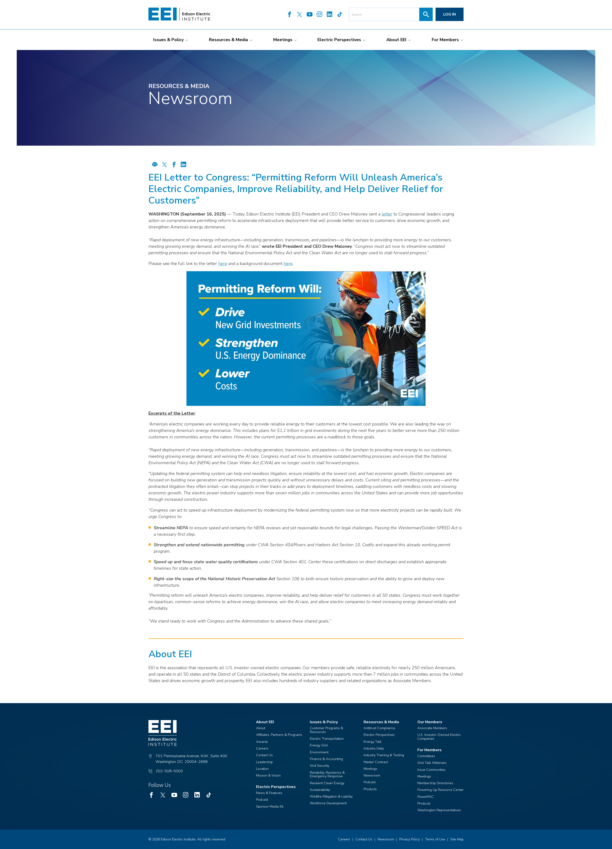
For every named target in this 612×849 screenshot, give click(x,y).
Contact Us (264, 755)
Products (370, 789)
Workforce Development (328, 803)
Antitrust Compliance (379, 728)
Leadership (264, 762)
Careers (262, 748)
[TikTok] (339, 14)
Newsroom (372, 775)
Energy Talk (373, 741)
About (260, 728)
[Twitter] (299, 14)
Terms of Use (435, 839)
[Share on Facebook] (174, 165)
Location (262, 768)
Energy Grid (319, 745)
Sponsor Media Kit (269, 806)
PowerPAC (425, 796)
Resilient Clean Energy (327, 783)
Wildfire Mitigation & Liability (331, 796)
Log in (449, 14)
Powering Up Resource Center (440, 790)
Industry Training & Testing (384, 755)
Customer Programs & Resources (326, 730)
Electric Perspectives (379, 735)
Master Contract (376, 762)
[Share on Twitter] (164, 165)
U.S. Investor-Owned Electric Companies (439, 737)
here (222, 263)
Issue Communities (431, 769)
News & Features (269, 793)
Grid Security (319, 765)
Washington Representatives (439, 810)
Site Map (457, 839)
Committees (426, 756)
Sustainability (320, 790)
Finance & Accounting (326, 759)
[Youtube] (309, 14)
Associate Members (432, 728)
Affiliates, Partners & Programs (279, 735)
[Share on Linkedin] (183, 165)
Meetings (370, 768)
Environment (319, 752)
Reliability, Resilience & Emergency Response (327, 774)
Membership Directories (435, 783)
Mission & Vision (268, 775)
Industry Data (374, 748)
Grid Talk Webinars (432, 763)
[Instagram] (319, 14)
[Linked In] (329, 14)
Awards (262, 741)
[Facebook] (289, 14)
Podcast (262, 799)
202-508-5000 (169, 771)
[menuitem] (168, 39)
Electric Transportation (327, 738)
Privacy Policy (409, 839)
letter (387, 214)
